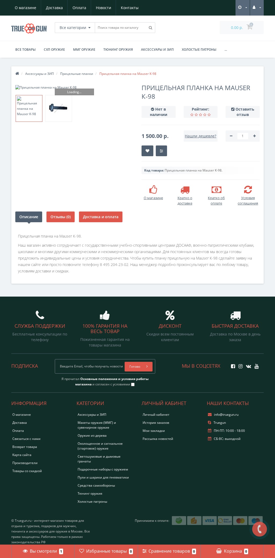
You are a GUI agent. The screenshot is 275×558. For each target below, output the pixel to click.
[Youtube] (255, 364)
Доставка (54, 7)
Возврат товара (24, 446)
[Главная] (17, 73)
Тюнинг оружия (118, 49)
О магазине (25, 7)
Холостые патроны (199, 49)
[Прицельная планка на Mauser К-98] (74, 87)
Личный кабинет (156, 414)
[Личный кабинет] (257, 7)
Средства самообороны (96, 485)
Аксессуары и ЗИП (157, 49)
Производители (25, 463)
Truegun (219, 422)
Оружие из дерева (92, 435)
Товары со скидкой (27, 471)
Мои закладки (154, 430)
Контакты (130, 7)
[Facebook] (231, 364)
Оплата (79, 7)
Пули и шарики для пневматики (103, 477)
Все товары (25, 49)
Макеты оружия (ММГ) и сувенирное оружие (97, 425)
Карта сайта (21, 455)
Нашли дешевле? (200, 135)
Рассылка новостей (158, 438)
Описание (28, 216)
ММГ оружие (84, 49)
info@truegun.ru (226, 414)
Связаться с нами (26, 438)
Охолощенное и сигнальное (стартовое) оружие (100, 446)
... (226, 49)
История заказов (156, 422)
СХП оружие (54, 49)
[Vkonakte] (247, 364)
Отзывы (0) (60, 216)
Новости (103, 7)
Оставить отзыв (245, 112)
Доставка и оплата (100, 216)
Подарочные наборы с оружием (103, 469)
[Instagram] (239, 364)
